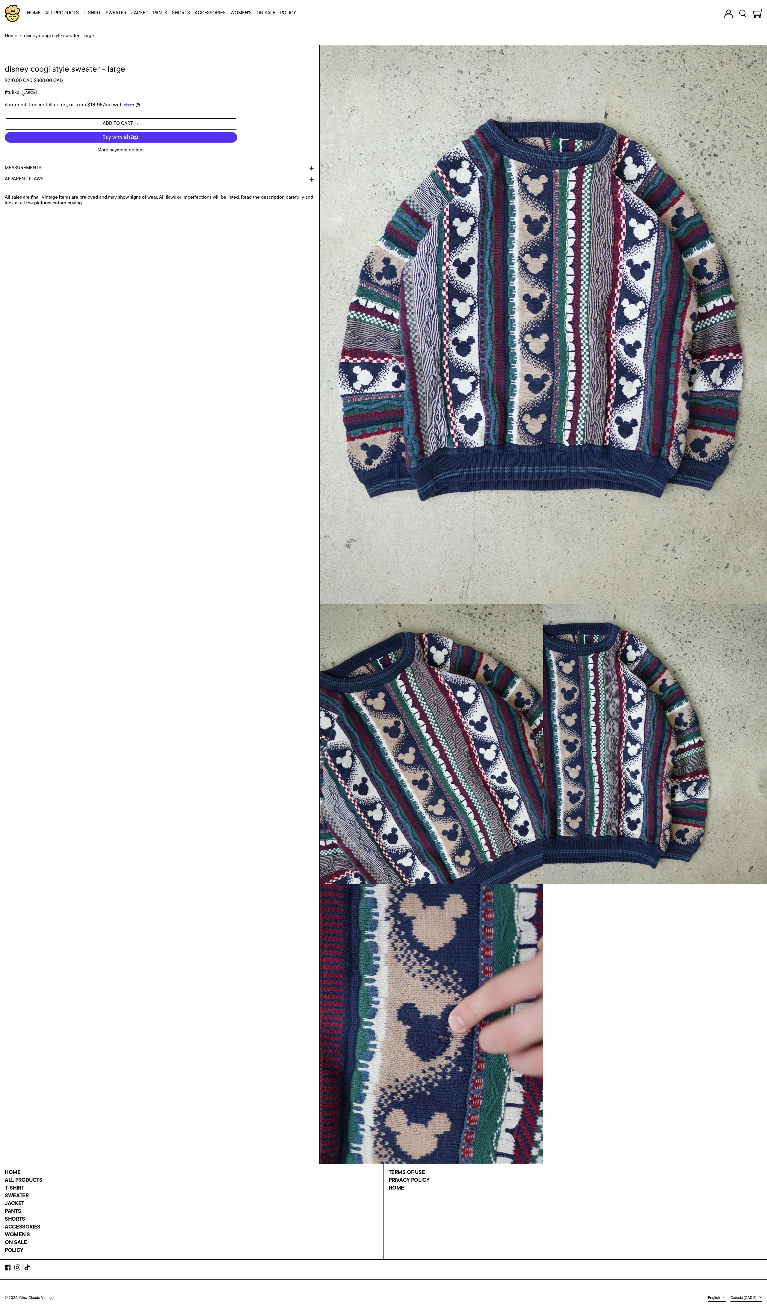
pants (13, 1211)
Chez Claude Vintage (36, 1298)
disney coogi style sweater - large (59, 36)
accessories (22, 1227)
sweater (16, 1196)
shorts (15, 1219)
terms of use (407, 1172)
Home (11, 36)
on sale (16, 1243)
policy (14, 1250)
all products (24, 1180)
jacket (14, 1204)
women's (17, 1235)
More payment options (120, 150)
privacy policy (409, 1180)
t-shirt (14, 1188)
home (13, 1172)
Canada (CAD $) (743, 1298)
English (714, 1298)
